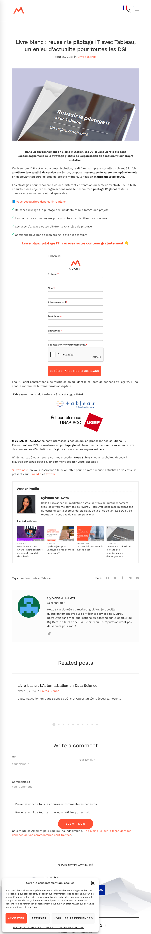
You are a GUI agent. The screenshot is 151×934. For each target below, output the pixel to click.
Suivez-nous (20, 470)
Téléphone (55, 316)
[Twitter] (115, 578)
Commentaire (21, 781)
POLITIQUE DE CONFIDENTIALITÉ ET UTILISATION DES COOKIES (48, 927)
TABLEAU (34, 441)
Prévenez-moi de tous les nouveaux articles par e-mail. (52, 812)
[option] (132, 8)
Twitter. (51, 474)
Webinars (98, 540)
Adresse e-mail (57, 302)
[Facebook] (107, 578)
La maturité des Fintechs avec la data (90, 548)
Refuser (39, 918)
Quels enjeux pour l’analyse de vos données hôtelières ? (60, 549)
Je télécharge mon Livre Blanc (74, 371)
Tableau (46, 578)
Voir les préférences (73, 918)
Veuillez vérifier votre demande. (67, 344)
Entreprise (55, 330)
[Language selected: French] (128, 469)
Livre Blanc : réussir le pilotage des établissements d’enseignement (118, 551)
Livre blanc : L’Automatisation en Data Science (57, 685)
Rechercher (54, 256)
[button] (93, 883)
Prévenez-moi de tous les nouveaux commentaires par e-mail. (57, 804)
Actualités (38, 540)
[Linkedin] (57, 633)
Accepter (16, 918)
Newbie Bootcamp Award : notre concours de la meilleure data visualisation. (30, 551)
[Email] (137, 578)
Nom (51, 288)
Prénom (53, 274)
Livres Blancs (87, 56)
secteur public (30, 578)
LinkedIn (35, 474)
